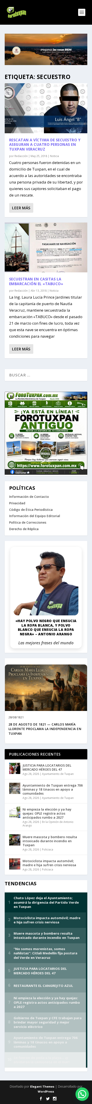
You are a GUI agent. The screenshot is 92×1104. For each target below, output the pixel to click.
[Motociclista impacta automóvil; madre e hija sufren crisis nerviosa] (14, 864)
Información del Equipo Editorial (34, 516)
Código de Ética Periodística (31, 509)
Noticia (54, 156)
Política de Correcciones (27, 522)
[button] (82, 1094)
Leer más (21, 207)
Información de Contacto (29, 496)
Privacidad (17, 503)
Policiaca (47, 849)
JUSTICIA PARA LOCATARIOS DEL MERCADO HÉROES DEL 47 (47, 767)
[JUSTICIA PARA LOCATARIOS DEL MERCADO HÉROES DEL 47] (14, 768)
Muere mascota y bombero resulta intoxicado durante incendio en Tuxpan (50, 841)
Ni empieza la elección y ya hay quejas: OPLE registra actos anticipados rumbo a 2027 (47, 813)
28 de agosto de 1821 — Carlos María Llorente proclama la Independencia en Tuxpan (45, 729)
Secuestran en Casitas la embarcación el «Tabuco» (36, 281)
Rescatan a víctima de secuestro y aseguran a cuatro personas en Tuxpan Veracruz (45, 145)
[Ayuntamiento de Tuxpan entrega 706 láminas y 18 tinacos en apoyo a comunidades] (14, 788)
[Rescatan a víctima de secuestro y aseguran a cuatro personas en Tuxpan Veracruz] (46, 108)
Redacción (21, 156)
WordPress (46, 1091)
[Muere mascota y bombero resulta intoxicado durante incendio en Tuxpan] (14, 840)
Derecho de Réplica (24, 529)
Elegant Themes (42, 1086)
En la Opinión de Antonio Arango (48, 823)
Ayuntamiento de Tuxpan (58, 774)
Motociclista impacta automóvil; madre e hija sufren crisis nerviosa (49, 863)
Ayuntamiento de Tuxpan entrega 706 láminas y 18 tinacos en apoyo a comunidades (53, 789)
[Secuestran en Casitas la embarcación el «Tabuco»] (46, 247)
